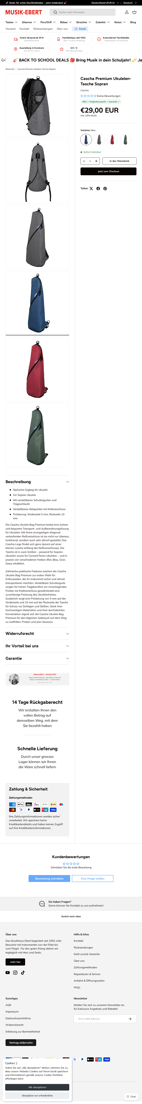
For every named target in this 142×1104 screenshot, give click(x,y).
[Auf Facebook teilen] (98, 188)
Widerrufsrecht (14, 1024)
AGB (8, 1005)
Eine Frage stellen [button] (92, 878)
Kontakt (24, 29)
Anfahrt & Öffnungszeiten (89, 980)
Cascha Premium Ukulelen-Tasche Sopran (36, 69)
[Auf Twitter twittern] (91, 188)
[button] (134, 12)
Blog (133, 22)
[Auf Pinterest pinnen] (105, 188)
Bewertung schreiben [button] (49, 878)
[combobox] (83, 12)
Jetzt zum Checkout (108, 171)
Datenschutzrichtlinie (18, 1018)
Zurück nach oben (71, 916)
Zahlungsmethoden (85, 967)
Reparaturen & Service (87, 974)
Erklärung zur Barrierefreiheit (23, 1031)
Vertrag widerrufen (21, 1042)
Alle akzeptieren (37, 1087)
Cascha (85, 90)
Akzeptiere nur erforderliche (37, 1095)
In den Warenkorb (119, 161)
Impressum (12, 1011)
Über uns (62, 29)
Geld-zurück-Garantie (87, 954)
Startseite (10, 69)
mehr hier (15, 962)
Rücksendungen (43, 29)
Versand (10, 29)
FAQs (77, 987)
